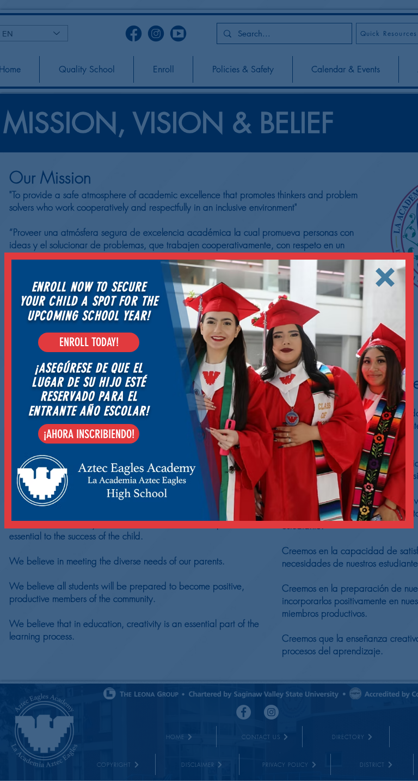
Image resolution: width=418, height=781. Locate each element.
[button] (385, 277)
